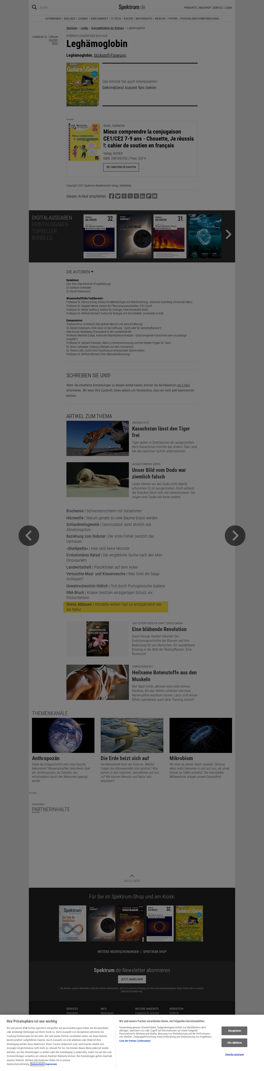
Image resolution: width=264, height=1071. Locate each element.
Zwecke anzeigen (234, 1054)
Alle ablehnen (234, 1042)
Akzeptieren (234, 1030)
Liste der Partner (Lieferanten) (135, 1040)
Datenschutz (37, 1064)
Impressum (51, 1064)
